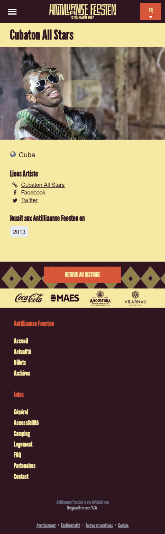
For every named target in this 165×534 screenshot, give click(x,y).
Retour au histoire (82, 275)
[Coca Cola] (29, 298)
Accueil (21, 341)
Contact (21, 476)
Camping (22, 433)
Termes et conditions (99, 525)
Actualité (22, 352)
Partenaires (25, 465)
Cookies (123, 525)
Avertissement (46, 525)
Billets (20, 362)
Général (21, 412)
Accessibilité (26, 423)
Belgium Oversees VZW (82, 508)
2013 (19, 231)
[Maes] (65, 298)
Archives (22, 373)
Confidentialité (70, 525)
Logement (23, 444)
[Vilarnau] (135, 298)
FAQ (17, 455)
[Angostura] (100, 298)
